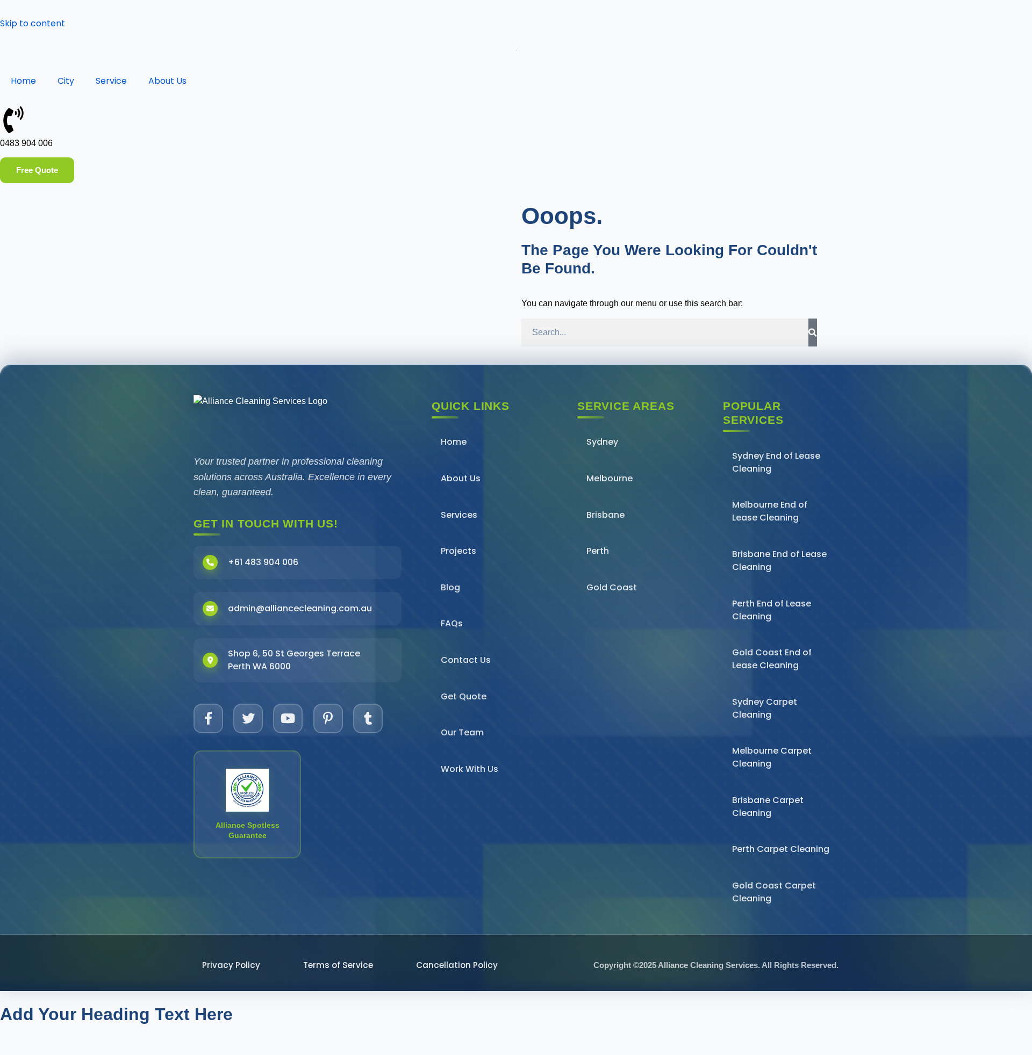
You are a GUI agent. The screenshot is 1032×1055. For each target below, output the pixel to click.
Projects (458, 551)
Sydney (602, 442)
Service (111, 81)
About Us (167, 81)
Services (459, 515)
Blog (450, 587)
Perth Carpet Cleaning (780, 849)
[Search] (812, 332)
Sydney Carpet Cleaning (764, 708)
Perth (597, 551)
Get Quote (463, 696)
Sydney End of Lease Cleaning (776, 462)
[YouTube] (288, 718)
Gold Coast (611, 587)
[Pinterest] (328, 718)
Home (23, 81)
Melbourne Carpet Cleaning (772, 757)
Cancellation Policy (457, 965)
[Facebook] (208, 718)
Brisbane (605, 515)
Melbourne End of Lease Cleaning (769, 511)
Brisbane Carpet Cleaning (768, 806)
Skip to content (32, 23)
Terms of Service (338, 965)
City (66, 81)
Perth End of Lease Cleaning (771, 610)
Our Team (462, 732)
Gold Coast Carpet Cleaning (774, 892)
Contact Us (466, 660)
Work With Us (469, 769)
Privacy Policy (231, 965)
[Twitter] (248, 718)
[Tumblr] (368, 718)
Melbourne (609, 478)
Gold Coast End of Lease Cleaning (772, 658)
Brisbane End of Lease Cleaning (779, 560)
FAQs (452, 623)
